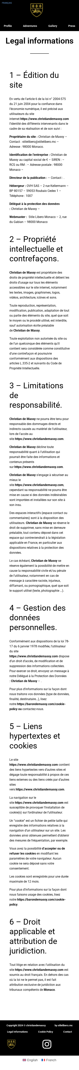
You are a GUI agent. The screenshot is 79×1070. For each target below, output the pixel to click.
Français (7, 3)
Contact (67, 1031)
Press (71, 25)
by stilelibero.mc (64, 1025)
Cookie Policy (45, 1031)
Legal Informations (17, 1031)
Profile (8, 25)
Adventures (30, 25)
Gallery (52, 25)
